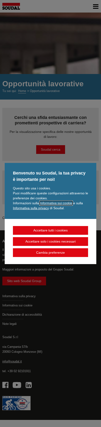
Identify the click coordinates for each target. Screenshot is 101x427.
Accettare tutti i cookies (50, 230)
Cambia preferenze (50, 252)
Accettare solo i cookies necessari (50, 241)
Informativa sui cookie (56, 203)
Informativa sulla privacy (31, 208)
